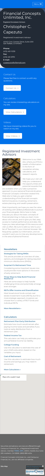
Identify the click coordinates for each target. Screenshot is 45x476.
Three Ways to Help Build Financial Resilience (19, 278)
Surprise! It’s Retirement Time (17, 265)
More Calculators (12, 370)
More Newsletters (12, 308)
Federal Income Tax (13, 335)
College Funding (11, 345)
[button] (38, 4)
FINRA (16, 451)
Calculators (10, 317)
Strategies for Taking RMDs (16, 254)
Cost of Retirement (12, 356)
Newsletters (10, 249)
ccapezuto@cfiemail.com (14, 63)
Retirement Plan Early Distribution (19, 321)
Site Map (4, 466)
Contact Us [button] (11, 88)
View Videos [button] (12, 136)
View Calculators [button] (14, 112)
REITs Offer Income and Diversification (21, 290)
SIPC (21, 451)
